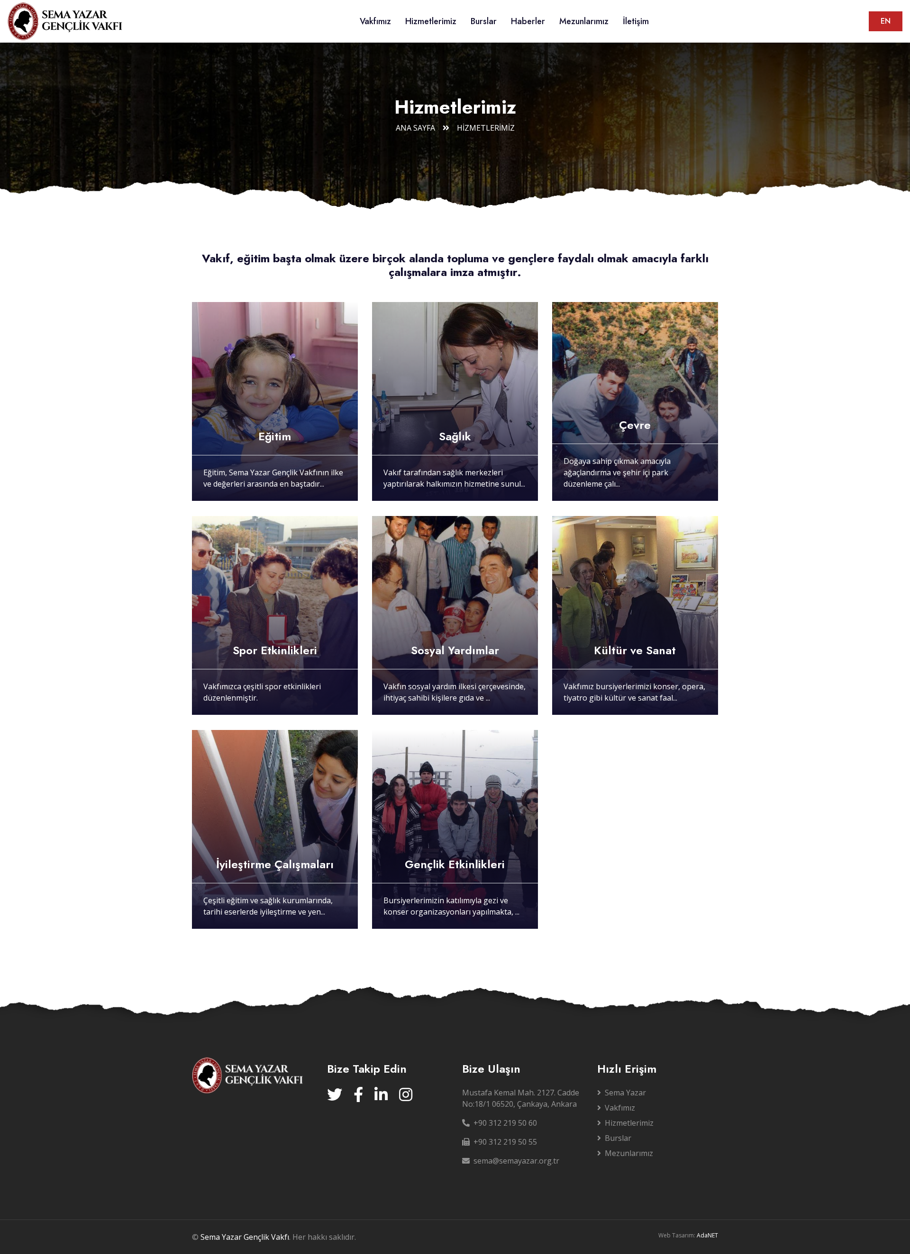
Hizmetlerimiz (430, 21)
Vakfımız (375, 21)
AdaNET (707, 1235)
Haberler (528, 21)
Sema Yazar (625, 1092)
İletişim (636, 21)
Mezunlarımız (584, 21)
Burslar (484, 21)
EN (886, 21)
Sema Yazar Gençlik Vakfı (244, 1237)
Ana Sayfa (415, 128)
